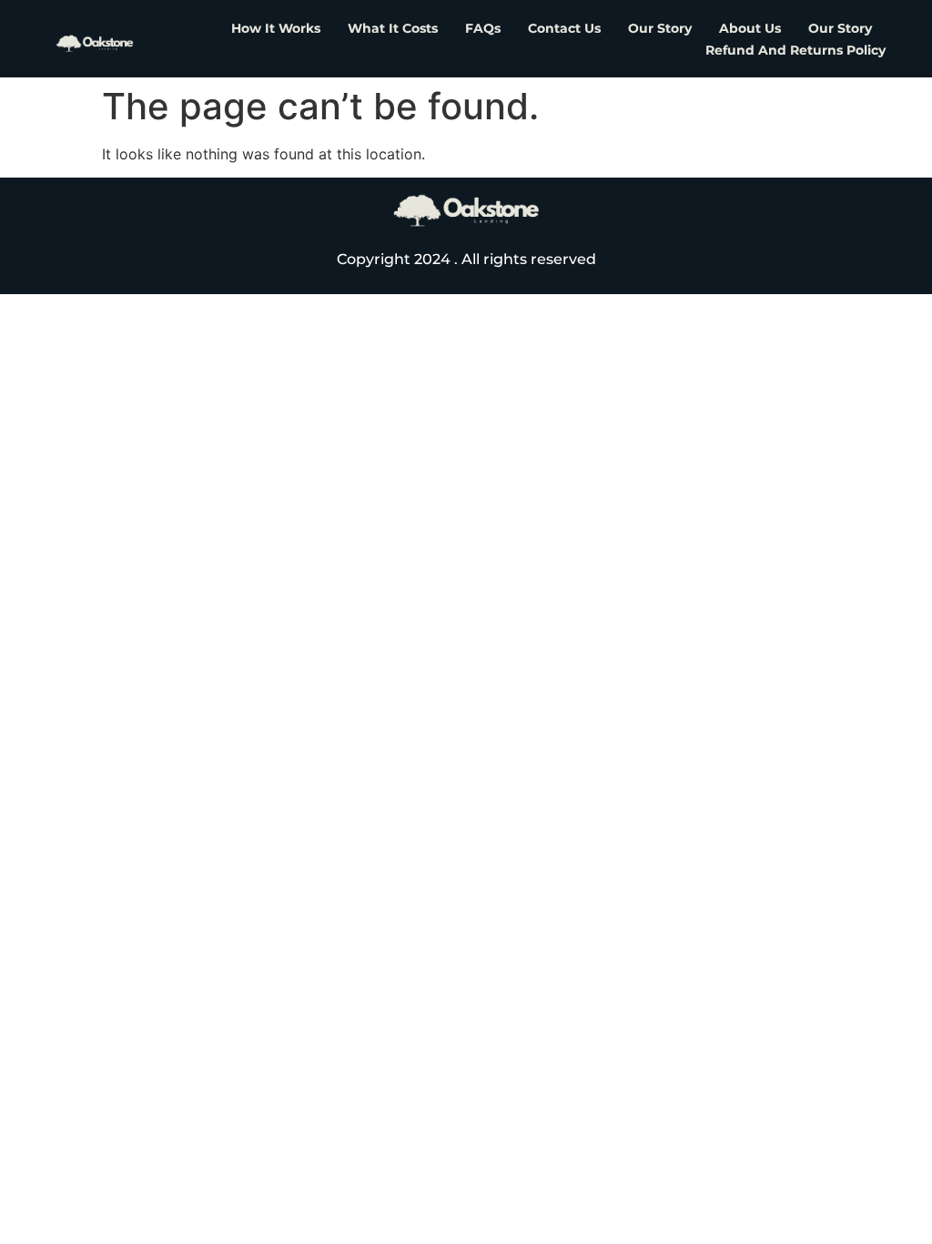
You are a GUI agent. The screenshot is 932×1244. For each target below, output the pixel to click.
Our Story (660, 28)
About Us (750, 28)
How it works (275, 28)
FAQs (483, 28)
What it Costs (393, 28)
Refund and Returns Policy (795, 50)
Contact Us (564, 28)
